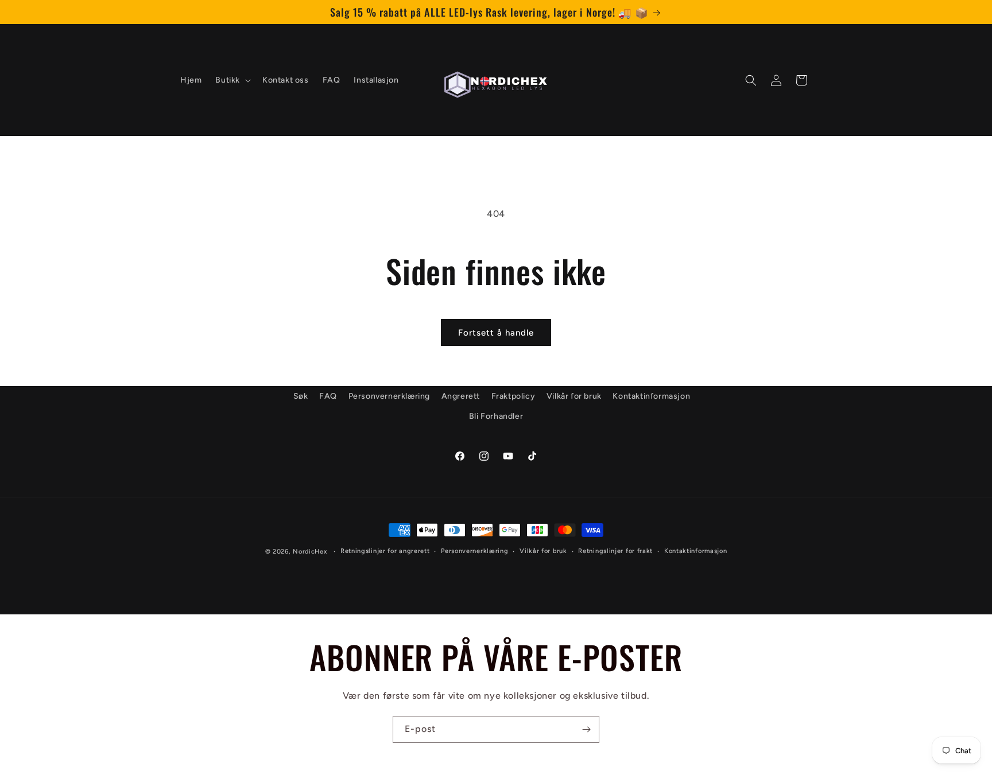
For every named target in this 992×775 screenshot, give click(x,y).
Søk (300, 396)
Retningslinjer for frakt (615, 550)
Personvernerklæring (389, 396)
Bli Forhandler (496, 416)
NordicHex (310, 551)
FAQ (328, 396)
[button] (231, 80)
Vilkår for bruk (574, 396)
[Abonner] (586, 729)
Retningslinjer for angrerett (385, 550)
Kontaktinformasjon (651, 396)
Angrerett (460, 396)
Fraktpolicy (513, 396)
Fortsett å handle (496, 333)
